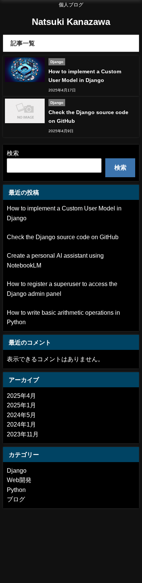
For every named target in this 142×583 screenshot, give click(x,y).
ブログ (16, 499)
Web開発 (19, 480)
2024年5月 (21, 415)
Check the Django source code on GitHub (63, 237)
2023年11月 (23, 434)
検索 (13, 153)
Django (17, 470)
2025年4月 (21, 396)
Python (16, 490)
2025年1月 (21, 405)
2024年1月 (21, 424)
